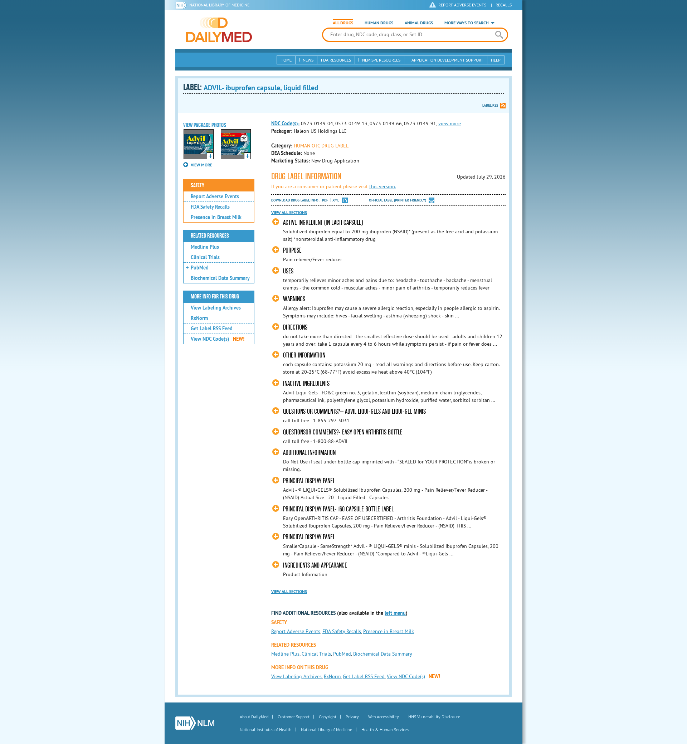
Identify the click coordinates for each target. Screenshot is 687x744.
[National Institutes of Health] (182, 5)
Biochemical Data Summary (220, 278)
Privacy (352, 716)
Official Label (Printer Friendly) (397, 200)
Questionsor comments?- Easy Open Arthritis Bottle (343, 432)
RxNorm (199, 318)
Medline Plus (205, 247)
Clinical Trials (205, 257)
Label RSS (490, 105)
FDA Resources (336, 60)
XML (335, 200)
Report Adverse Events (215, 196)
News (308, 60)
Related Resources (210, 235)
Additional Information (309, 452)
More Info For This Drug (215, 296)
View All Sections (289, 212)
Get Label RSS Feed (212, 328)
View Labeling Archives (216, 308)
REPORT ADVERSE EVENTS (462, 5)
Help (496, 60)
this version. (382, 186)
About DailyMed (254, 716)
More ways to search (466, 23)
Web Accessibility (383, 716)
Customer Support (294, 716)
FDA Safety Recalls (210, 207)
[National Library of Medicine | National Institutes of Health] (194, 723)
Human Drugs (379, 23)
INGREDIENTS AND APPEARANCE (315, 565)
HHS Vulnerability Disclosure (434, 716)
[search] (499, 35)
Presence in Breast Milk (216, 217)
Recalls (504, 5)
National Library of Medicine (219, 5)
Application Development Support (447, 60)
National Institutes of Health (266, 729)
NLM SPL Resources (381, 60)
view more (449, 123)
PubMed (200, 267)
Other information (304, 355)
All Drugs (343, 23)
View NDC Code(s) (217, 339)
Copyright (327, 716)
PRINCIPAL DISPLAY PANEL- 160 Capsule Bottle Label (338, 509)
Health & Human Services (385, 729)
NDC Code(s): (285, 123)
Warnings (294, 299)
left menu (395, 613)
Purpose (292, 250)
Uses (288, 271)
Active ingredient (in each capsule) (323, 222)
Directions (295, 327)
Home (286, 60)
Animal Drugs (419, 23)
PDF (325, 200)
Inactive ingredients (306, 383)
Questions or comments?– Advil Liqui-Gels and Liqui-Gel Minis (354, 411)
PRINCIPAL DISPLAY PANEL (309, 481)
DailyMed (219, 29)
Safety (197, 185)
